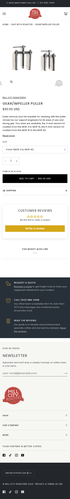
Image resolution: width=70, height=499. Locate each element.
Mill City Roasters (16, 484)
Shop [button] (5, 415)
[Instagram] (16, 455)
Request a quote (23, 286)
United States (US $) (17, 473)
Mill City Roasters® (14, 97)
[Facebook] (4, 455)
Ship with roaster (22, 24)
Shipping (11, 190)
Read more (9, 135)
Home (6, 24)
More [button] (6, 435)
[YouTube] (22, 455)
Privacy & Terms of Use (49, 484)
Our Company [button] (11, 425)
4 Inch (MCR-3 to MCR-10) (20, 149)
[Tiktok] (10, 455)
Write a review (35, 228)
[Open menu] (7, 13)
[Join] (63, 373)
